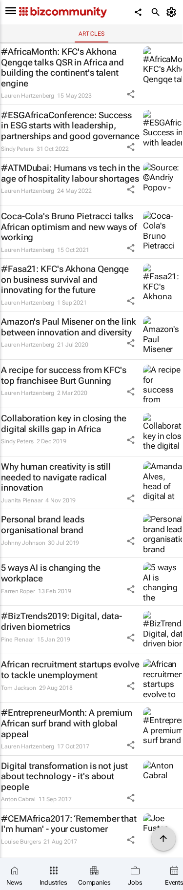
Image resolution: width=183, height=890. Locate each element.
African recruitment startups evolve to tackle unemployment (70, 669)
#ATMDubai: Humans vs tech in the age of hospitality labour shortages (70, 173)
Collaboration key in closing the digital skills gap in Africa (63, 423)
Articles (91, 33)
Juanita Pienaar (22, 500)
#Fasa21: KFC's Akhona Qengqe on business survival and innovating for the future (65, 279)
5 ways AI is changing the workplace (51, 572)
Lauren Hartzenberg (27, 95)
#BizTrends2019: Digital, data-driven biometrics (61, 621)
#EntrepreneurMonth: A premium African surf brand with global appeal (66, 723)
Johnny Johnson (23, 542)
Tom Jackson (18, 687)
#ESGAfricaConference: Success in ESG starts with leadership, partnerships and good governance (70, 125)
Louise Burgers (21, 841)
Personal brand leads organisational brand (42, 524)
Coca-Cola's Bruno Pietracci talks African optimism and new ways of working (69, 226)
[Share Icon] (131, 94)
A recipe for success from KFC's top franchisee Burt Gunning (63, 375)
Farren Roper (18, 591)
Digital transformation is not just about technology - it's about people (64, 776)
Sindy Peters (17, 148)
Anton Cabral (18, 799)
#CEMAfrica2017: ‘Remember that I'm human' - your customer (69, 823)
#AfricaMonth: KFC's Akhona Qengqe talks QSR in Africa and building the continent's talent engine (62, 67)
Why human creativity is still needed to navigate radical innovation (56, 477)
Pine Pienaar (17, 639)
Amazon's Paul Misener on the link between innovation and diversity (68, 326)
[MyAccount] (173, 12)
